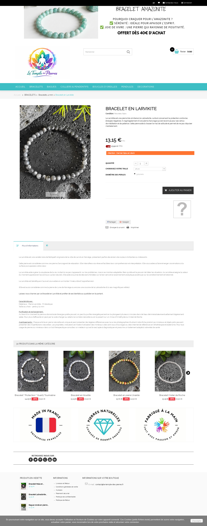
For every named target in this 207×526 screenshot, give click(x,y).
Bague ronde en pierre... (39, 505)
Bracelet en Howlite (81, 395)
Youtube (50, 460)
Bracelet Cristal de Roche (172, 395)
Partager (112, 222)
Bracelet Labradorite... (38, 494)
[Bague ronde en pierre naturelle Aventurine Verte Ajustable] (23, 507)
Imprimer (135, 227)
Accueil (20, 86)
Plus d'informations (30, 246)
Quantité (110, 163)
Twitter (35, 460)
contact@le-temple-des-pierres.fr (109, 484)
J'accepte (196, 521)
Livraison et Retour (63, 483)
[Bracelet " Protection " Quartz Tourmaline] (35, 371)
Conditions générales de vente (67, 487)
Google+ (125, 222)
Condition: (110, 113)
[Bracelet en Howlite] (81, 371)
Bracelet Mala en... (36, 484)
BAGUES (51, 86)
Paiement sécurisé (62, 493)
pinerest (40, 460)
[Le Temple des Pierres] (42, 62)
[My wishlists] (159, 3)
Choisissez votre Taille (117, 169)
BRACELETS (36, 86)
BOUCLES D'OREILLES (105, 86)
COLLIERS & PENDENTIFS (74, 86)
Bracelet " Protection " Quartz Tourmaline (35, 395)
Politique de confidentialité (65, 497)
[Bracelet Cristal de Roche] (172, 371)
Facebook (31, 460)
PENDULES (127, 86)
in (55, 460)
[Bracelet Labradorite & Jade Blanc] (23, 496)
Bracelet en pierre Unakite (126, 395)
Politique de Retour (63, 500)
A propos (59, 490)
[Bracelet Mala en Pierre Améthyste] (23, 486)
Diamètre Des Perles (116, 175)
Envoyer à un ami (117, 227)
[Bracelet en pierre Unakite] (126, 371)
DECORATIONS (146, 86)
